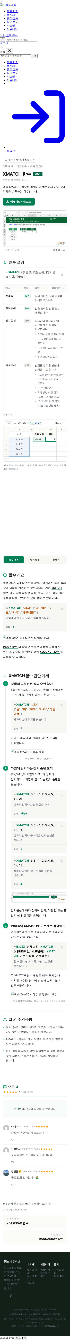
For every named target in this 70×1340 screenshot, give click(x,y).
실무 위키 (12, 73)
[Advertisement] (35, 513)
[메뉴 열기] (1, 47)
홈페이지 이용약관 (51, 1314)
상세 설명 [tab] (35, 559)
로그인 (4, 43)
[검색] (2, 39)
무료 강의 (12, 62)
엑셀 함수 (21, 166)
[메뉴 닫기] (9, 51)
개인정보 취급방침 (32, 1314)
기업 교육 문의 (9, 35)
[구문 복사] (61, 274)
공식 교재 (12, 69)
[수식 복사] (61, 608)
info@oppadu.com (51, 1326)
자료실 (11, 76)
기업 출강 (59, 1276)
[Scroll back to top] (1, 1)
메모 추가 (21, 1338)
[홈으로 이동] (8, 5)
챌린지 (11, 65)
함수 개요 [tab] (14, 559)
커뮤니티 (12, 80)
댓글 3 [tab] (56, 559)
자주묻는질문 (16, 1314)
